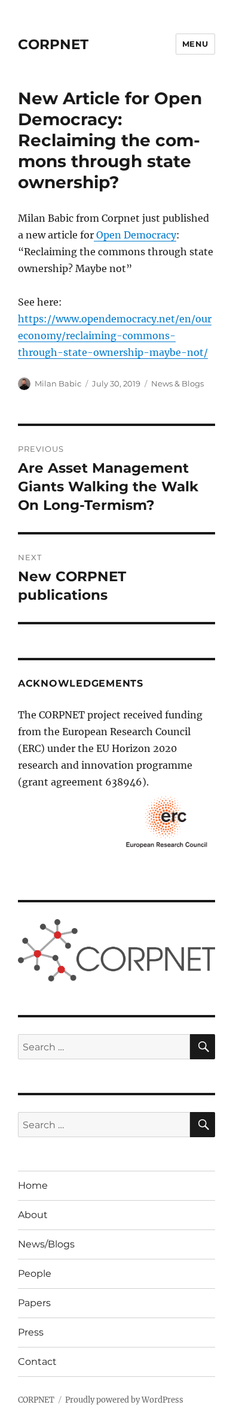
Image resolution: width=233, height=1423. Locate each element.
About (33, 1214)
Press (31, 1332)
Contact (37, 1361)
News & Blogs (177, 383)
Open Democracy (135, 235)
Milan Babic (58, 383)
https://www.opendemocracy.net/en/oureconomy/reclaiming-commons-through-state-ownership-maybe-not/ (114, 335)
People (34, 1273)
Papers (34, 1303)
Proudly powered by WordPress (124, 1400)
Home (33, 1185)
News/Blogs (46, 1244)
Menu (195, 44)
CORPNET (53, 44)
